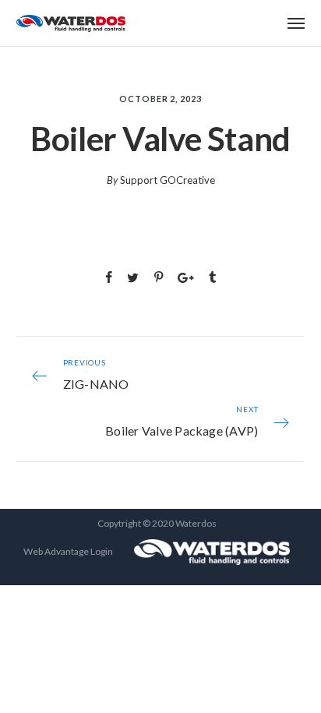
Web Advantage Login (68, 551)
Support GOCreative (167, 180)
